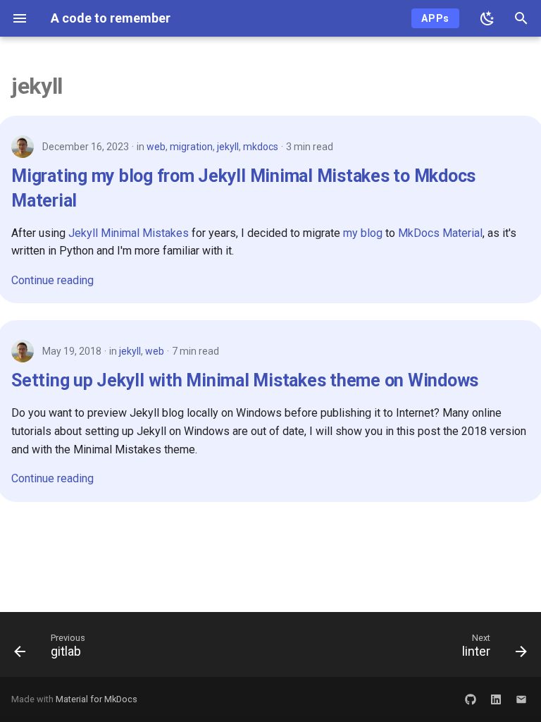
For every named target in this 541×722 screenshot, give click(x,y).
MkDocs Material (440, 233)
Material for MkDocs (96, 699)
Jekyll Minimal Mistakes (128, 233)
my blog (363, 233)
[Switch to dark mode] (487, 18)
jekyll (228, 146)
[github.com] (470, 699)
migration (191, 146)
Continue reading (52, 280)
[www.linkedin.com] (496, 699)
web (156, 146)
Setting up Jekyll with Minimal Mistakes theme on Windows (244, 380)
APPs (435, 18)
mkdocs (260, 146)
